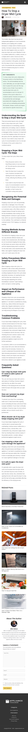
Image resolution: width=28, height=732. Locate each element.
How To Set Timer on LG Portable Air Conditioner (12, 527)
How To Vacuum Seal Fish (9, 590)
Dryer (13, 7)
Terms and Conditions (14, 719)
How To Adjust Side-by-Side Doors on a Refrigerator (13, 570)
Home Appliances (6, 7)
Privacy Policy (14, 721)
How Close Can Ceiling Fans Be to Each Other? (13, 548)
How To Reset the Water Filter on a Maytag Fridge (12, 611)
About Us (14, 715)
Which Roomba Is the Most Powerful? (12, 506)
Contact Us (14, 717)
